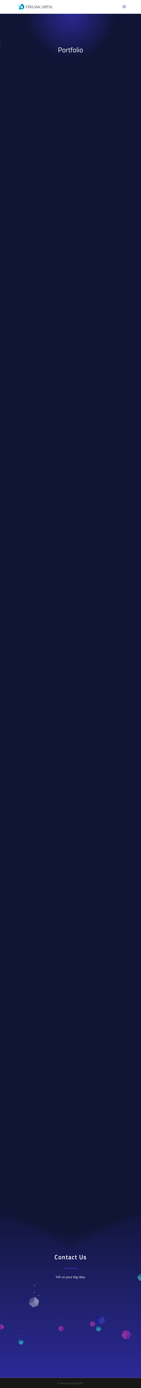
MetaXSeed (71, 595)
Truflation (70, 224)
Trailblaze (70, 511)
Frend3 (70, 925)
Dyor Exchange (70, 553)
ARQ (70, 697)
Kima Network (70, 410)
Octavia (70, 325)
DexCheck (70, 823)
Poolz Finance (70, 129)
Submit (109, 1344)
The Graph (70, 1069)
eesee (70, 266)
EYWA (70, 739)
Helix (70, 452)
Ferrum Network (70, 177)
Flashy (71, 637)
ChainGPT (70, 883)
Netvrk (70, 1009)
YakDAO (70, 781)
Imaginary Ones (70, 367)
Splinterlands (70, 967)
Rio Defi (71, 1153)
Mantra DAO (70, 1196)
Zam (70, 1111)
